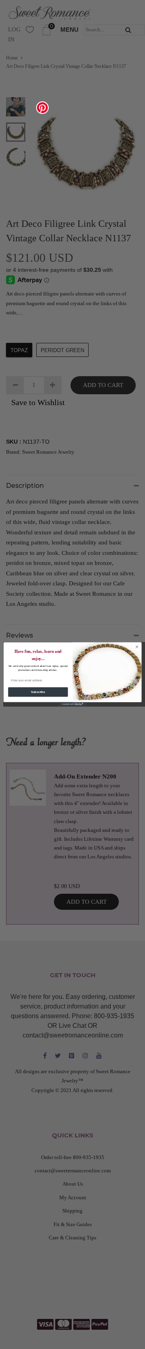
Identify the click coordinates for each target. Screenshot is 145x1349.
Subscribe (38, 692)
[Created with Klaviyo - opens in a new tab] (72, 704)
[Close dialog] (137, 647)
